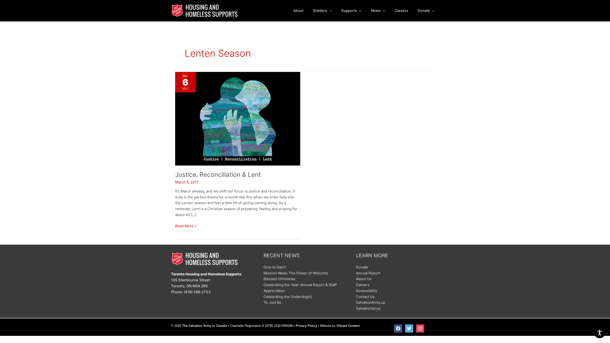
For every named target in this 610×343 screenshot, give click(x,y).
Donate (362, 267)
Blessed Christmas (279, 279)
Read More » (185, 226)
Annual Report (368, 273)
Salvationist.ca (368, 308)
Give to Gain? (275, 267)
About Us (363, 279)
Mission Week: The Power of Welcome (296, 273)
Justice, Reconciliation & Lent (218, 174)
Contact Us (365, 296)
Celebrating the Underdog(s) (288, 296)
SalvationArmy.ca (370, 302)
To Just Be (272, 302)
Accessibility (366, 290)
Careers (363, 284)
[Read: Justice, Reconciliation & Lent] (237, 118)
